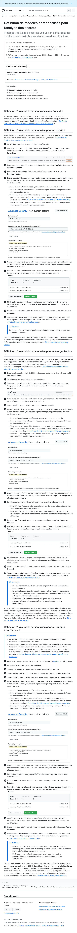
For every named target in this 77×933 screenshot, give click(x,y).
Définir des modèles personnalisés (64, 16)
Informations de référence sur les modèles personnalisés (48, 200)
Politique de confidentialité (11, 913)
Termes (21, 925)
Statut (38, 925)
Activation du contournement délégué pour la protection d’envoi (35, 80)
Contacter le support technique (51, 909)
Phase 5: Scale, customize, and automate (23, 72)
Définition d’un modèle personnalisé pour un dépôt (33, 130)
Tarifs (44, 925)
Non (17, 909)
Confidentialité (30, 925)
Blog (62, 925)
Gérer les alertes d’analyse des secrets (51, 876)
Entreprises (55, 661)
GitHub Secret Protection (21, 57)
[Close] (71, 3)
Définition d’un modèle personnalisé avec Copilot (32, 111)
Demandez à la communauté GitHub (53, 907)
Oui (9, 909)
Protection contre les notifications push (24, 322)
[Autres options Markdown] (28, 66)
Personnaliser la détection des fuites (39, 16)
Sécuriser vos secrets (17, 16)
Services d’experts (53, 925)
